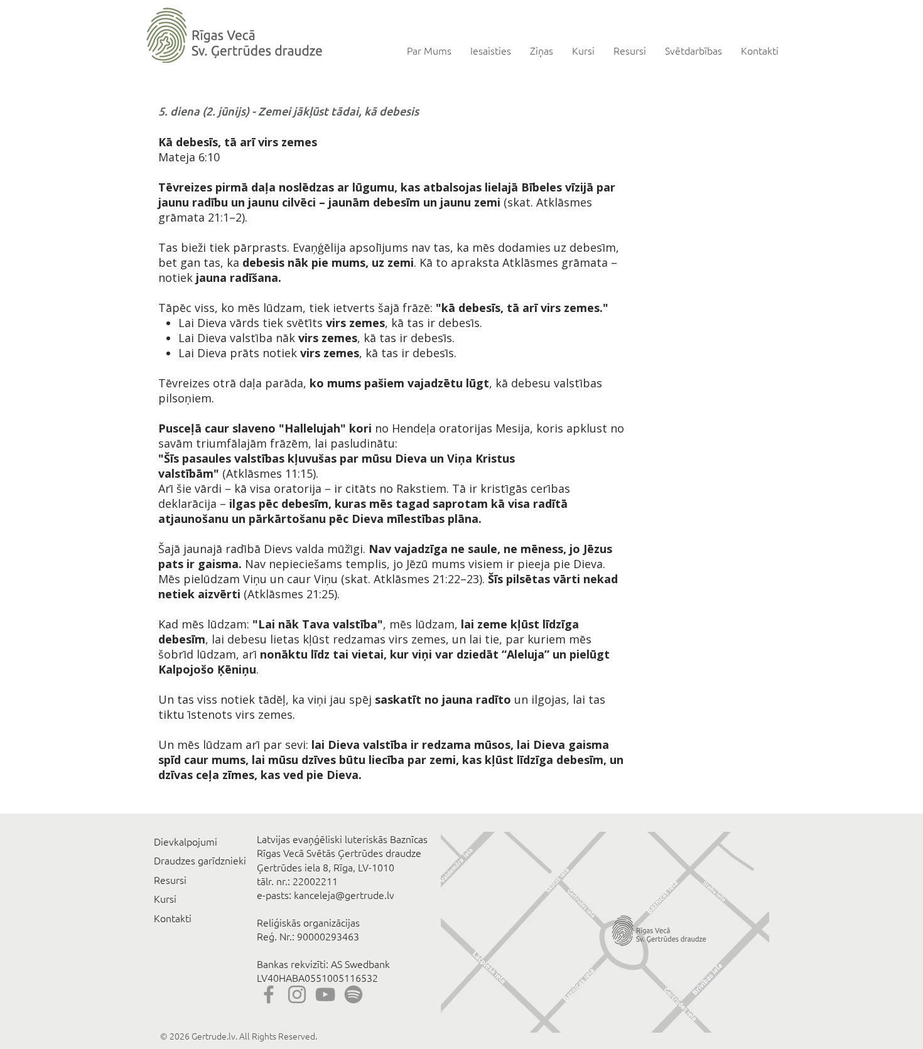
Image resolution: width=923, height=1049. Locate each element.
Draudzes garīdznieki (200, 860)
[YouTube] (325, 994)
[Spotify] (353, 994)
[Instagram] (297, 994)
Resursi (170, 879)
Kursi (165, 898)
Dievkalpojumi (185, 841)
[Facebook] (269, 994)
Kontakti (173, 918)
